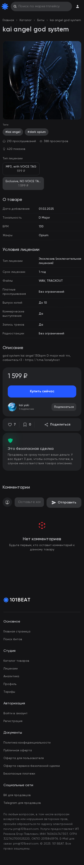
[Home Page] (6, 6)
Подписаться (64, 406)
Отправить (67, 502)
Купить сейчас (42, 391)
